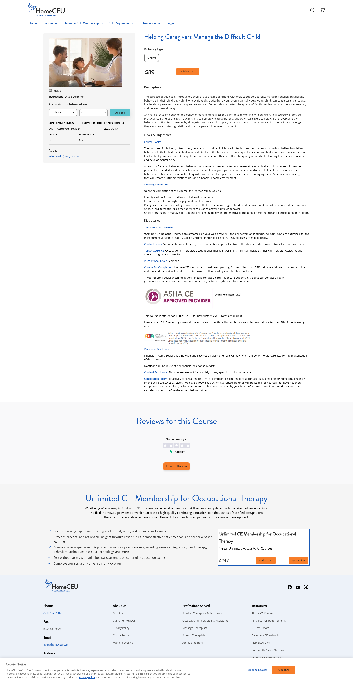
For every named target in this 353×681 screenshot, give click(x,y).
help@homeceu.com (56, 644)
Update (120, 113)
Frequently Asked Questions (269, 650)
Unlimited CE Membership (81, 23)
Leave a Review (176, 466)
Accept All (284, 669)
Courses (48, 23)
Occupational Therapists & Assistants (205, 620)
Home (32, 23)
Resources (149, 23)
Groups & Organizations (266, 657)
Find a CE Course (262, 613)
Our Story (119, 613)
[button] (323, 10)
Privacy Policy (121, 628)
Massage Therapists (194, 628)
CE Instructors (260, 628)
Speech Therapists (193, 635)
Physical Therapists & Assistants (202, 613)
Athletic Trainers (192, 642)
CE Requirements (121, 23)
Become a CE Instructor (266, 635)
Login (170, 23)
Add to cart (188, 71)
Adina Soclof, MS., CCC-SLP (65, 156)
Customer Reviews (124, 620)
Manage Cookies (123, 642)
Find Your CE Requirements (269, 620)
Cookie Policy (121, 635)
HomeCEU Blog (261, 642)
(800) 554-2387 (52, 613)
